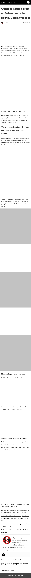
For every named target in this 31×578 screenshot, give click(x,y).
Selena (25, 48)
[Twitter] (3, 554)
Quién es (22, 563)
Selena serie (8, 565)
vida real (14, 565)
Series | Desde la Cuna (17, 559)
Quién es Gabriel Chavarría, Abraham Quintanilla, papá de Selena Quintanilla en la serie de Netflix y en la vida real (15, 518)
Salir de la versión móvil (15, 575)
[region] (15, 70)
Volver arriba (27, 571)
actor (8, 563)
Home (9, 559)
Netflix (7, 50)
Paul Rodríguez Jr (14, 563)
